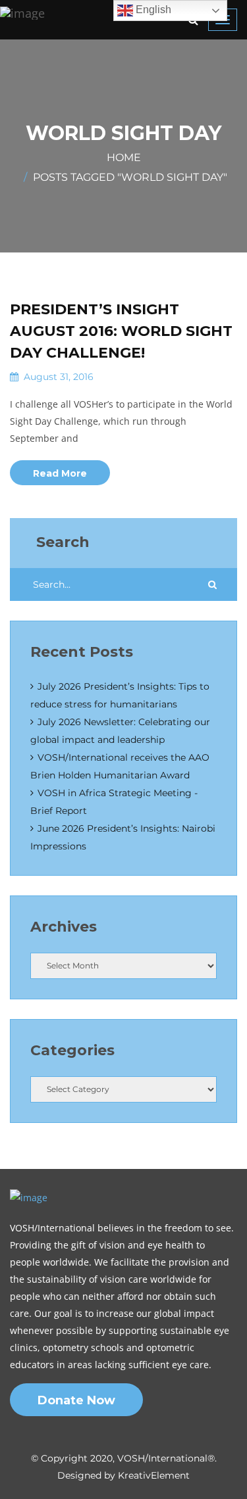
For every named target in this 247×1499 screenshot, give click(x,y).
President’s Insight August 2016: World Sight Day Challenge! (121, 331)
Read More (60, 473)
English (152, 9)
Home (124, 157)
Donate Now (76, 1400)
